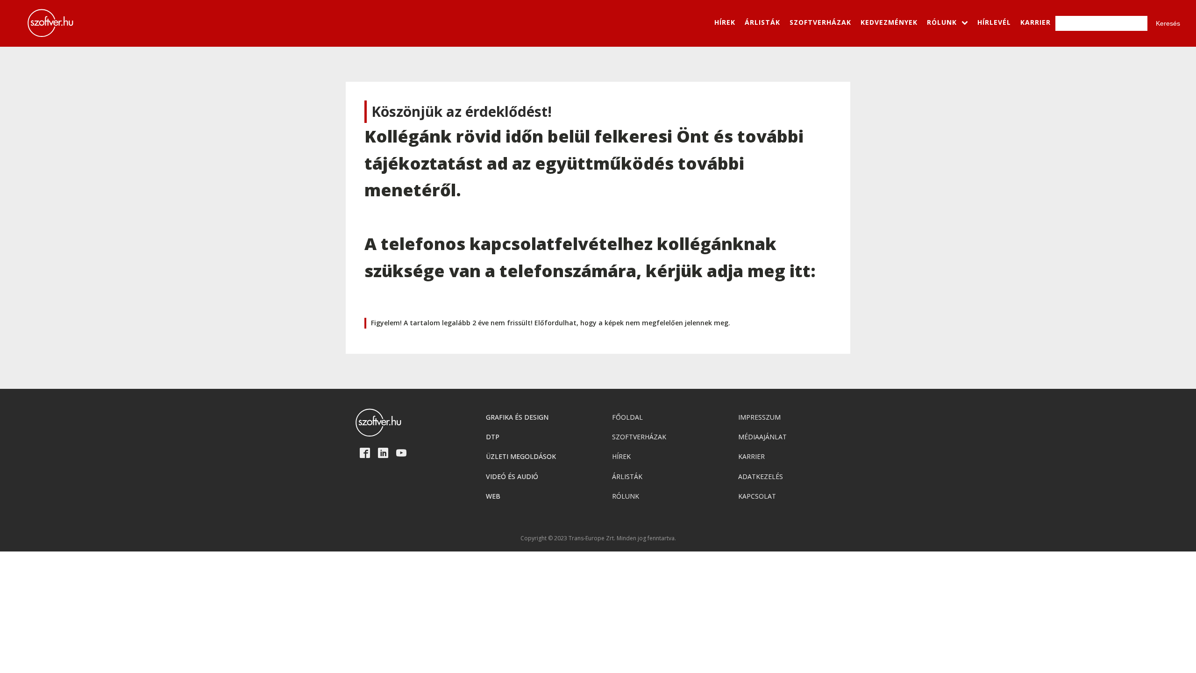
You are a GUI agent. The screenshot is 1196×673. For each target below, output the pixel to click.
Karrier (751, 456)
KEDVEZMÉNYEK (889, 22)
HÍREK (724, 22)
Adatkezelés (760, 476)
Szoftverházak (639, 436)
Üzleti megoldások (521, 456)
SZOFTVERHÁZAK (820, 22)
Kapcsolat (757, 496)
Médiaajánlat (762, 436)
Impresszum (759, 417)
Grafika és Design (517, 417)
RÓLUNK (942, 22)
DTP (492, 436)
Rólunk (625, 496)
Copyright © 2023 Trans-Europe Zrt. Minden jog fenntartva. (598, 538)
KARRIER (1035, 22)
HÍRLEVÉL (994, 22)
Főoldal (627, 417)
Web (493, 496)
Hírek (621, 456)
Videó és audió (512, 476)
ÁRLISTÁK (762, 22)
